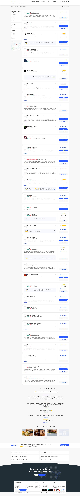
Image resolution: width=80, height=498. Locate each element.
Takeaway (13, 14)
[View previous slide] (45, 438)
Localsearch (12, 6)
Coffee (13, 17)
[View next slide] (46, 438)
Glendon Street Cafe (46, 422)
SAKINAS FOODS (46, 412)
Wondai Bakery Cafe (46, 417)
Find (15, 6)
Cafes (17, 6)
